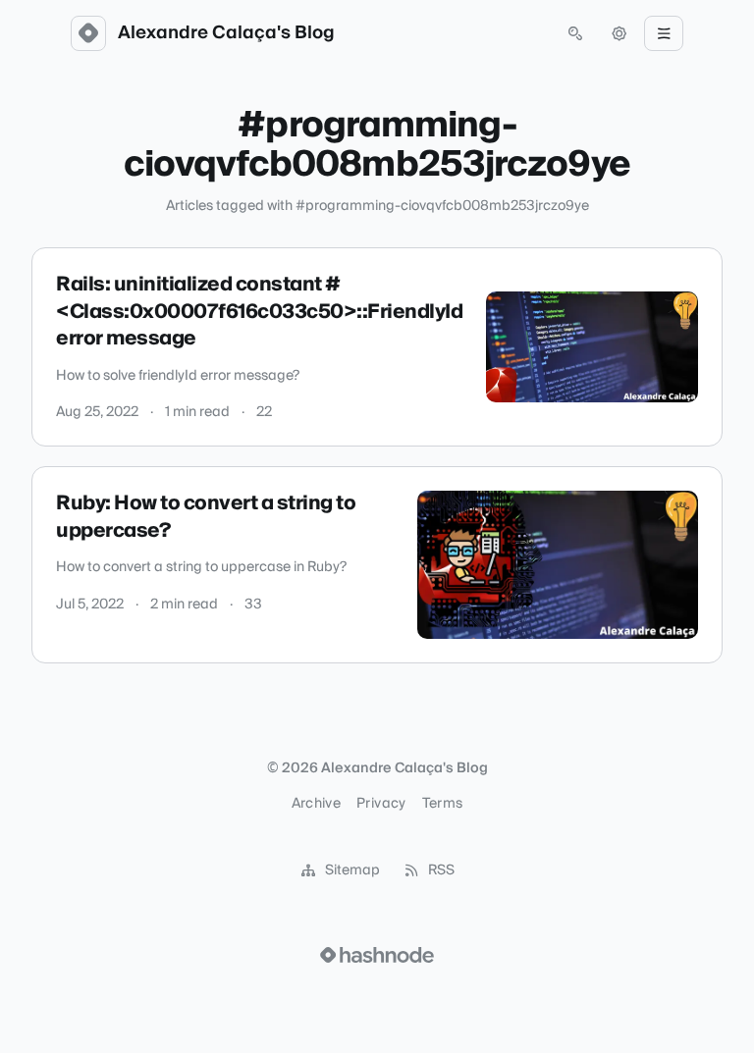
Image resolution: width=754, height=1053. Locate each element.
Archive (316, 804)
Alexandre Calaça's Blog (226, 33)
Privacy (380, 804)
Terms (442, 804)
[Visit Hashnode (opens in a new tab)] (377, 954)
